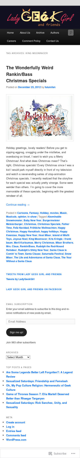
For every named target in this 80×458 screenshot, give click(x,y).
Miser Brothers (64, 242)
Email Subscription (19, 304)
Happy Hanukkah (30, 231)
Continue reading (18, 204)
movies (54, 213)
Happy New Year (27, 235)
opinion (22, 216)
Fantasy (34, 213)
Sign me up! (16, 332)
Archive (40, 32)
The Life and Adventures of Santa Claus (37, 257)
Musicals (11, 216)
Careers (11, 40)
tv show (32, 216)
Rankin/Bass (27, 246)
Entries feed (13, 431)
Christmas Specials (49, 224)
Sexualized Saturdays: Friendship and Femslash (37, 381)
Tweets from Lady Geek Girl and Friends (34, 274)
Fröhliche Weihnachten (43, 228)
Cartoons (22, 213)
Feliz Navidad (21, 228)
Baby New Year (32, 220)
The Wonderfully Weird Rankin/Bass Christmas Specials (29, 74)
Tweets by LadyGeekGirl (20, 279)
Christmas (30, 224)
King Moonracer (38, 239)
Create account (15, 422)
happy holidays (50, 231)
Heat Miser (45, 235)
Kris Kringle (56, 239)
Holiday (44, 213)
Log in (10, 427)
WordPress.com (16, 440)
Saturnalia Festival (53, 253)
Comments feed (16, 435)
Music (63, 213)
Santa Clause (33, 253)
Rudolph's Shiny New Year (33, 250)
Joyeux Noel (20, 239)
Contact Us (52, 40)
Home (10, 32)
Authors (54, 32)
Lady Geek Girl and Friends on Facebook (34, 289)
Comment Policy (31, 40)
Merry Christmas (44, 242)
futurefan (50, 87)
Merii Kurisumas (23, 242)
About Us (25, 32)
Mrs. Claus (12, 246)
